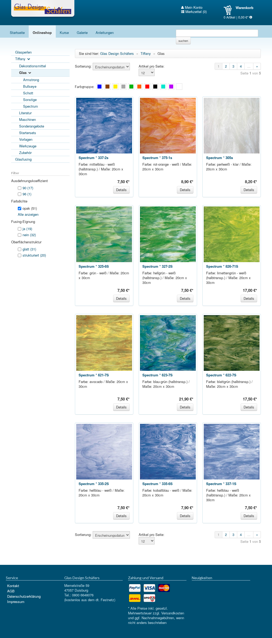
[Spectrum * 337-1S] (232, 451)
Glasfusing (23, 159)
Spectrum (30, 106)
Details (121, 189)
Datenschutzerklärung (24, 596)
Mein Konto (193, 7)
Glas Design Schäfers (42, 9)
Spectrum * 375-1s (157, 157)
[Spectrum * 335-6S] (168, 451)
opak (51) (30, 208)
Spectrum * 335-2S (94, 483)
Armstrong (31, 79)
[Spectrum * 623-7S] (168, 342)
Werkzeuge (27, 145)
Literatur (25, 112)
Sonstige (30, 99)
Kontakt (13, 585)
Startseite (17, 32)
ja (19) (27, 228)
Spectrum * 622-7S (221, 374)
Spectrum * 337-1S (221, 483)
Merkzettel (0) (195, 12)
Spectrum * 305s (219, 157)
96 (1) (27, 193)
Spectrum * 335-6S (157, 483)
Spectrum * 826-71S (222, 266)
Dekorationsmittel (32, 65)
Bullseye (29, 86)
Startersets (27, 132)
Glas (23, 72)
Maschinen (27, 119)
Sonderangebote (31, 126)
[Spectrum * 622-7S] (232, 342)
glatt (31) (29, 249)
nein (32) (29, 234)
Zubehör (25, 152)
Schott (28, 92)
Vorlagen (25, 139)
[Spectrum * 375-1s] (168, 124)
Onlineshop (42, 32)
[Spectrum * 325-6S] (104, 233)
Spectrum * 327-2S (157, 266)
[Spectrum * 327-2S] (168, 233)
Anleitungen (105, 32)
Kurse (64, 32)
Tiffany (21, 58)
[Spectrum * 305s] (232, 124)
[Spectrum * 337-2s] (104, 124)
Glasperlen (23, 52)
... (248, 66)
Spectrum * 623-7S (157, 374)
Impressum (15, 601)
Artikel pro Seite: (151, 66)
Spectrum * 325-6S (94, 266)
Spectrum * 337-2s (93, 157)
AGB (11, 590)
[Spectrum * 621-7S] (104, 342)
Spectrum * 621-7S (94, 374)
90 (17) (28, 187)
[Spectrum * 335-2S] (104, 451)
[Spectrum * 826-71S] (232, 233)
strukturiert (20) (34, 255)
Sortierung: (83, 66)
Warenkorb (230, 10)
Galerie (82, 32)
